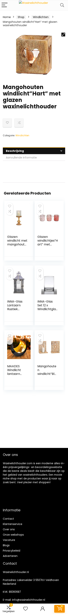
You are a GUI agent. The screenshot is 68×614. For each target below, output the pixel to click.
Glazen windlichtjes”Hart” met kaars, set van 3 (47, 244)
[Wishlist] (25, 608)
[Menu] (4, 5)
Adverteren (10, 556)
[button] (63, 34)
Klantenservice (12, 524)
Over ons (9, 529)
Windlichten (41, 17)
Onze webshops (13, 535)
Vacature (9, 540)
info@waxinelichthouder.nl (28, 600)
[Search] (62, 5)
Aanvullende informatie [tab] (21, 157)
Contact (8, 519)
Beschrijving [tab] (15, 151)
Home (7, 17)
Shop (21, 17)
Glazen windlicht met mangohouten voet (17, 242)
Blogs (6, 545)
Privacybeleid (11, 551)
